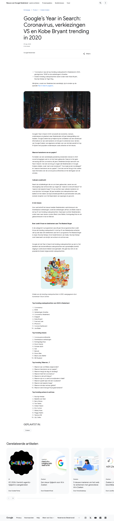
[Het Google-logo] (9, 518)
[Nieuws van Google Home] (17, 3)
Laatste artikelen (34, 3)
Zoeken (27, 430)
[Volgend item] (13, 498)
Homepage (27, 10)
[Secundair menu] (105, 3)
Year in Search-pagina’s (45, 86)
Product (35, 10)
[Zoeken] (100, 3)
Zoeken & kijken (44, 10)
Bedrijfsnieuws (59, 3)
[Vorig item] (8, 498)
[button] (86, 54)
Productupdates (47, 3)
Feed (68, 3)
